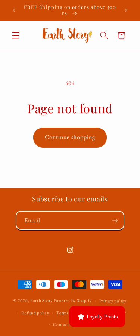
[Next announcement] (126, 10)
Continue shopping (70, 137)
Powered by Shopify (73, 300)
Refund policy (35, 312)
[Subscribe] (114, 220)
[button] (15, 35)
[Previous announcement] (14, 10)
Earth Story (41, 300)
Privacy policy (113, 300)
